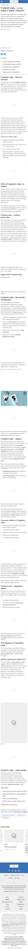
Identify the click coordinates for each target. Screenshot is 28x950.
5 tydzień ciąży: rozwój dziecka (11, 66)
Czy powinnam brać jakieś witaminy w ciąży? (15, 791)
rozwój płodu (5, 817)
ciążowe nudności (11, 511)
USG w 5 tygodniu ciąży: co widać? (12, 64)
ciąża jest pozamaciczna (7, 635)
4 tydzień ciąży (5, 804)
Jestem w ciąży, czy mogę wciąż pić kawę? (14, 801)
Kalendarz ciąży (5, 4)
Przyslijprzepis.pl (21, 904)
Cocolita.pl (7, 909)
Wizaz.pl (21, 906)
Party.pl (21, 902)
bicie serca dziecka (11, 207)
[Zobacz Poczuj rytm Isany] (14, 835)
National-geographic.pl (7, 902)
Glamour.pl (20, 897)
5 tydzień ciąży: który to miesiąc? (11, 61)
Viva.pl (7, 906)
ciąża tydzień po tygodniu (8, 815)
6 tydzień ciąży (13, 804)
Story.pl (21, 909)
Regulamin (6, 875)
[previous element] (1, 845)
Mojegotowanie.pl (21, 899)
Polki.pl (7, 904)
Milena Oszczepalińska (7, 50)
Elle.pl (7, 897)
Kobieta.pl (7, 899)
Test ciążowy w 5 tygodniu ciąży (11, 72)
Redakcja (11, 878)
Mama (5, 844)
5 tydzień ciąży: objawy (9, 69)
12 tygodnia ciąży (17, 312)
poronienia (3, 637)
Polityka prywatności (15, 875)
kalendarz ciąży (21, 815)
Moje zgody (16, 878)
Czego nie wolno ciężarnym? (10, 798)
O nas (22, 875)
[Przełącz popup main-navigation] (1, 1)
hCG (8, 527)
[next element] (27, 845)
